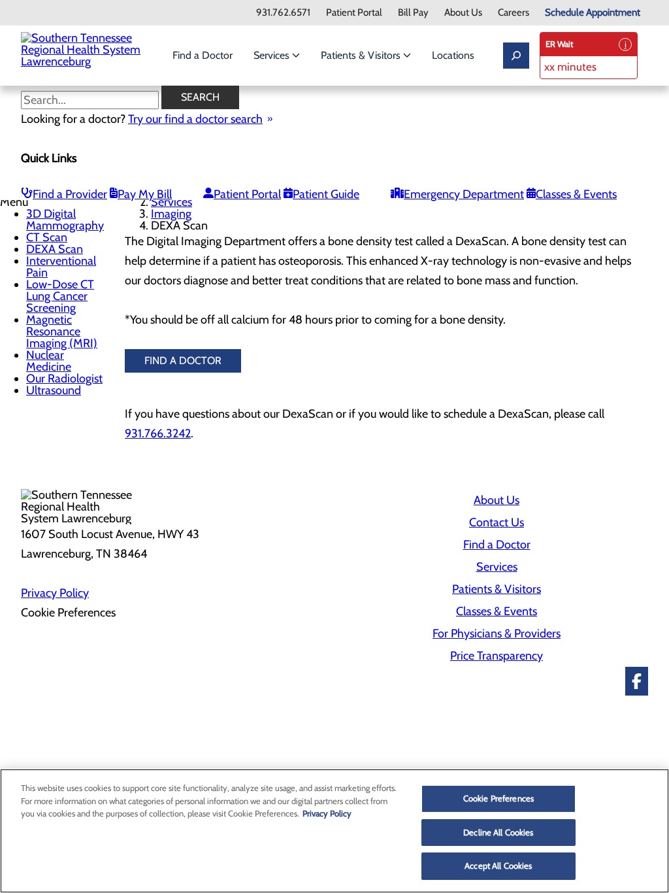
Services (272, 55)
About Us (463, 13)
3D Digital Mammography (65, 220)
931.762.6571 (283, 13)
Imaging (171, 214)
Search (200, 97)
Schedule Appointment (592, 13)
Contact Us (496, 522)
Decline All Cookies (498, 832)
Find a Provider (70, 194)
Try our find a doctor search (195, 119)
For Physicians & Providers (496, 633)
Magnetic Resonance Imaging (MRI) (61, 331)
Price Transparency (496, 656)
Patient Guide (326, 194)
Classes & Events (576, 194)
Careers (513, 13)
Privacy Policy (55, 593)
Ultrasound (53, 390)
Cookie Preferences (498, 798)
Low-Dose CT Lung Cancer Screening (60, 296)
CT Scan (46, 237)
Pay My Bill (145, 194)
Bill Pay (413, 13)
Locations (453, 55)
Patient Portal (354, 13)
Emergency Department (464, 194)
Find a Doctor (202, 55)
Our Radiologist (64, 378)
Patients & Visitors (362, 55)
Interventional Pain (61, 267)
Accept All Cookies (498, 865)
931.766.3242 (158, 433)
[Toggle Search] (516, 55)
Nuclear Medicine (48, 361)
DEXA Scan (54, 249)
